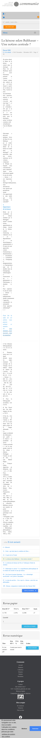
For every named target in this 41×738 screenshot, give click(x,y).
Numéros (20, 667)
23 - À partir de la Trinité (10, 555)
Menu (5, 33)
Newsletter (20, 676)
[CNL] (21, 696)
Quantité (5, 617)
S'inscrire (20, 708)
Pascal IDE (7, 50)
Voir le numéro (29, 590)
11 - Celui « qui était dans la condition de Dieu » (16, 551)
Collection (20, 669)
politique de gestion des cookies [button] (8, 735)
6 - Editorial (6, 547)
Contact (20, 684)
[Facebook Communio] (20, 717)
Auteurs (20, 674)
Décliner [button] (24, 728)
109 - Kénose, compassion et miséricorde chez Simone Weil (19, 586)
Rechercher (10, 27)
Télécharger (32, 648)
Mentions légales (20, 691)
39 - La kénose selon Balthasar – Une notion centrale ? (17, 559)
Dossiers (20, 672)
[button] (20, 14)
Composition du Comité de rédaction (20, 693)
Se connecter (20, 705)
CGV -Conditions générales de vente (20, 689)
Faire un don (20, 710)
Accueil (20, 665)
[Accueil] (20, 4)
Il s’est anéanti (7, 52)
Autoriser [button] (35, 728)
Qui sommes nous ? (20, 686)
